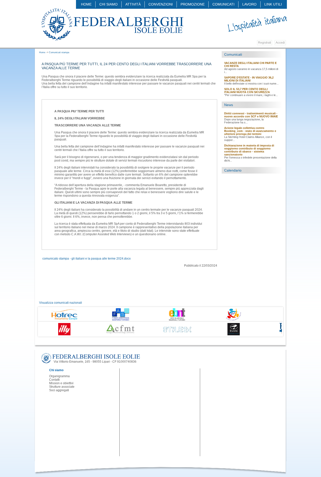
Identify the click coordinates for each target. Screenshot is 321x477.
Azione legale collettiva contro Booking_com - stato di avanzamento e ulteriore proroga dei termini (250, 130)
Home (86, 4)
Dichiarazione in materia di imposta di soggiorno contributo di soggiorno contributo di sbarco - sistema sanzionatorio (249, 150)
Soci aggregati (59, 390)
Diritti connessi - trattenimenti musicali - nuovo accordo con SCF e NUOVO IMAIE (251, 115)
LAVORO (249, 4)
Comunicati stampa (59, 52)
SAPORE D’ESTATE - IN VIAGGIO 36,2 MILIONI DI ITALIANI (249, 79)
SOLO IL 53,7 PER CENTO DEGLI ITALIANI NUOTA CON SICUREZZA (247, 91)
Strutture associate (61, 386)
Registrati (264, 42)
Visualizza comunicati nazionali (60, 302)
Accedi (280, 42)
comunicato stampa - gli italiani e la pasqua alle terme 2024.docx (86, 258)
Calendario (233, 170)
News (228, 105)
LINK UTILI (273, 4)
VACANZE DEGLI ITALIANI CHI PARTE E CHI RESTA (250, 64)
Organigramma (59, 376)
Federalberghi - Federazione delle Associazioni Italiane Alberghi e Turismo (112, 24)
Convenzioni (160, 4)
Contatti (54, 379)
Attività (133, 4)
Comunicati (233, 54)
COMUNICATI (223, 4)
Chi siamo (108, 4)
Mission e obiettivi (61, 383)
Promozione (193, 4)
